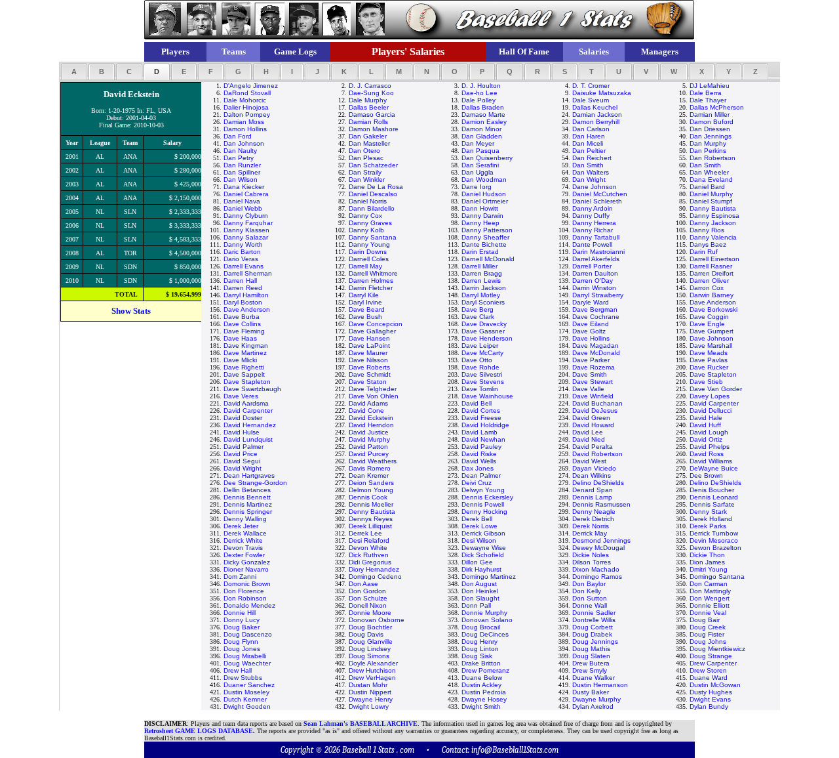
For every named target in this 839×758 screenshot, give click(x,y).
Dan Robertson (712, 157)
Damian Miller (710, 114)
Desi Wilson (478, 540)
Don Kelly (586, 591)
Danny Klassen (246, 230)
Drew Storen (708, 670)
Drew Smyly (589, 670)
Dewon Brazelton (715, 547)
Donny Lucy (242, 619)
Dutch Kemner (245, 699)
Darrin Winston (594, 287)
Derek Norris (590, 526)
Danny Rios (707, 230)
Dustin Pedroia (483, 692)
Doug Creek (708, 627)
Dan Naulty (240, 150)
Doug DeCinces (485, 634)
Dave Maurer (368, 352)
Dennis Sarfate (712, 504)
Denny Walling (245, 518)
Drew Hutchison (372, 670)
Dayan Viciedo (594, 468)
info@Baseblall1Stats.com (514, 750)
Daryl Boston (243, 302)
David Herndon (371, 425)
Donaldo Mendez (249, 605)
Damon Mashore (374, 129)
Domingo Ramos (597, 576)
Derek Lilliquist (370, 526)
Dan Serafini (480, 165)
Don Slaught (480, 598)
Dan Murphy (708, 143)
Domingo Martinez (488, 576)
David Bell (476, 403)
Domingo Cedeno (375, 576)
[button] (74, 71)
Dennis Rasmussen (601, 504)
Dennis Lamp (592, 497)
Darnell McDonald (488, 259)
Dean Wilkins (591, 475)
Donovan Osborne (376, 619)
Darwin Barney (711, 295)
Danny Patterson (487, 230)
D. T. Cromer (591, 85)
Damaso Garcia (372, 114)
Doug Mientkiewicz (717, 648)
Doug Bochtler (370, 627)
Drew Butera (591, 663)
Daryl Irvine (365, 302)
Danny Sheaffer (485, 237)
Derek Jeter (241, 526)
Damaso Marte (483, 114)
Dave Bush (365, 316)
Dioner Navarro (246, 569)
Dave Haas (240, 338)
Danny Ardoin (592, 208)
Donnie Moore (370, 612)
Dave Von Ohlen (374, 396)
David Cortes (480, 410)
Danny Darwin (482, 215)
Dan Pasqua (480, 150)
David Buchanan (597, 403)
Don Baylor (589, 583)
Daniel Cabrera (246, 194)
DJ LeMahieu (710, 85)
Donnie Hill (240, 612)
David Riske (479, 453)
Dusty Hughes (711, 692)
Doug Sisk (476, 656)
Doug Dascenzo (248, 634)
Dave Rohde (480, 367)
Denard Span (592, 490)
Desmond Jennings (601, 540)
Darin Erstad (480, 251)
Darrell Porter (592, 266)
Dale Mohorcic (245, 100)
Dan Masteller (369, 143)
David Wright (243, 468)
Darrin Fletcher (371, 287)
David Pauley (481, 446)
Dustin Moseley (246, 692)
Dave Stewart (592, 381)
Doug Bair (705, 619)
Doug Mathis (591, 648)
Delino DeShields (598, 482)
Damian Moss (244, 121)
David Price (241, 453)
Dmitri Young (709, 569)
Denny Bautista (372, 511)
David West (589, 461)
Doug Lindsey (370, 648)
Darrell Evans (243, 266)
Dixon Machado (595, 569)
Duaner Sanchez (249, 684)
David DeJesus (594, 410)
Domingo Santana (717, 576)
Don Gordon (367, 591)
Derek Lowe (479, 526)
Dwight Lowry (369, 706)
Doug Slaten (591, 656)
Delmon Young (371, 490)
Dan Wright (589, 179)
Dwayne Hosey (484, 699)
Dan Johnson (244, 143)
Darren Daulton (595, 273)
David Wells (478, 461)
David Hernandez (250, 425)
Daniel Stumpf (711, 201)
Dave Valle (588, 388)
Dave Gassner (483, 331)
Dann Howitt (479, 208)
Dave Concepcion (375, 323)
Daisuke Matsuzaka (601, 92)
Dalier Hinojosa (246, 107)
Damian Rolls (368, 121)
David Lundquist (248, 439)
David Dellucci (711, 410)
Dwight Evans (710, 699)
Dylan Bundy (709, 706)
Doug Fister (707, 634)
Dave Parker (591, 360)
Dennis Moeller (371, 504)
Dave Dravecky (484, 323)
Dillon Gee (477, 562)
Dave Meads (709, 352)
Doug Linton (480, 648)
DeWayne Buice (714, 468)
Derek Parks (708, 526)
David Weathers (373, 461)
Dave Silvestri (481, 374)
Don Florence (244, 591)
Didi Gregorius (370, 562)
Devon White (368, 547)
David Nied (588, 439)
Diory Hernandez (374, 569)
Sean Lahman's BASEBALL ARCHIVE (360, 723)
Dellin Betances (247, 490)
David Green (591, 417)
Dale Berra (706, 92)
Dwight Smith (481, 706)
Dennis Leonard (714, 497)
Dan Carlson (591, 129)
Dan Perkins (708, 150)
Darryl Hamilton (246, 295)
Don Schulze (368, 598)
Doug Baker (242, 627)
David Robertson (597, 453)
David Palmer (243, 446)
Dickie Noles (590, 554)
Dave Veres (241, 396)
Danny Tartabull (595, 237)
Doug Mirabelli (245, 656)
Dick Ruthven (369, 554)
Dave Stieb (706, 381)
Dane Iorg (476, 186)
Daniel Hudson (483, 194)
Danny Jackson (713, 222)
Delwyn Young (483, 490)
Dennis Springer (248, 511)
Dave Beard (367, 309)
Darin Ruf (704, 251)
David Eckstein (371, 417)
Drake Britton (481, 663)
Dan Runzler (242, 165)
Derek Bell (476, 518)
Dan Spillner (242, 172)
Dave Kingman (246, 345)
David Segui (242, 461)
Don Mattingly (710, 591)
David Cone (366, 410)
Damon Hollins (245, 129)
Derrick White (243, 540)
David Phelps (710, 446)
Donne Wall (589, 605)
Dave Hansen (369, 338)
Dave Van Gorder (716, 388)
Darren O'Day (592, 280)
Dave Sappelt (244, 374)
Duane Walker (593, 677)
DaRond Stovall (247, 92)
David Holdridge (485, 425)
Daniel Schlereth (597, 201)
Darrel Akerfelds (595, 259)
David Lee (587, 432)
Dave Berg (477, 309)
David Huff (705, 425)
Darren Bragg (481, 273)
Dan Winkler (367, 179)
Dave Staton (368, 381)
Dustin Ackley (481, 684)
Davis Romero (370, 468)
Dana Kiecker (244, 186)
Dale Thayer (708, 100)
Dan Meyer (477, 143)
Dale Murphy (368, 100)
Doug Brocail (480, 627)
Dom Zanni (240, 576)
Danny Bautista (713, 208)
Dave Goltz (589, 331)
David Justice (369, 432)
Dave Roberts (369, 367)
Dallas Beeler (369, 107)
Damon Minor (481, 129)
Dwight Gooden (247, 706)
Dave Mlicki (240, 360)
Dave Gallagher (372, 331)
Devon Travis (243, 547)
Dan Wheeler (709, 172)
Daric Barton (242, 251)
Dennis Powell (482, 504)
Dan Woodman (484, 179)
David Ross (707, 453)
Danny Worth (243, 244)
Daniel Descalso (373, 194)
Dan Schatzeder (373, 165)
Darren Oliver (709, 280)
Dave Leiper (479, 345)
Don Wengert (710, 598)
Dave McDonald (596, 352)
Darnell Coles (369, 259)
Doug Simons (369, 656)
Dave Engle (707, 323)
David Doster (243, 417)
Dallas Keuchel (594, 107)
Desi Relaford (369, 540)
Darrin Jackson (483, 287)
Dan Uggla (477, 172)
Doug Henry (479, 641)
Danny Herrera (594, 222)
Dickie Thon (707, 554)
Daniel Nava (242, 201)
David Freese (481, 417)
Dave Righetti (244, 367)
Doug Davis (366, 634)
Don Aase (363, 583)
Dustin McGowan (715, 684)
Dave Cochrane (595, 316)
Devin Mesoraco (714, 540)
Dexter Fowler (244, 554)
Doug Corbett (592, 627)
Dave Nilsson (368, 360)
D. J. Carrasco (370, 85)
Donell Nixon (368, 605)
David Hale (706, 417)
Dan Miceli (587, 143)
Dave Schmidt (370, 374)
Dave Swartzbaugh (252, 388)
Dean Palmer (481, 475)
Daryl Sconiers (483, 302)
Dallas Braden (482, 107)
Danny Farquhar (248, 222)
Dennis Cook (368, 497)
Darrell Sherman (248, 273)
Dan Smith (588, 165)
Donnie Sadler (593, 612)
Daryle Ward (590, 302)
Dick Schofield (482, 554)
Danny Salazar (246, 237)
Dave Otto (476, 360)
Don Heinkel (479, 591)
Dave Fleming (244, 331)
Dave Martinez (245, 352)
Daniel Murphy (711, 194)
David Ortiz (706, 439)
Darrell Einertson (714, 259)
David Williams (711, 461)
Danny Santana (373, 237)
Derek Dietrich (593, 518)
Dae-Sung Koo (371, 92)
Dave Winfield (593, 396)
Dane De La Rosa (376, 186)
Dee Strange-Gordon (255, 482)
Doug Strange (711, 656)
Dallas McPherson (717, 107)
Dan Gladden (481, 136)
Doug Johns (708, 641)
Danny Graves (370, 222)
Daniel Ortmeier (484, 201)
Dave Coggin (709, 316)
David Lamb (479, 432)
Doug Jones (242, 648)
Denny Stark (708, 511)
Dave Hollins (591, 338)
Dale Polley (478, 100)
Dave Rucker (709, 367)
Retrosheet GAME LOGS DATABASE (198, 730)
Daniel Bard (707, 186)
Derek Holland (711, 518)
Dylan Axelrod (593, 706)
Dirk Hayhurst (481, 569)
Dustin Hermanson (600, 684)
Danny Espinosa (714, 215)
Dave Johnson (711, 338)
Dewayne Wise (483, 547)
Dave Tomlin (479, 388)
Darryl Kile (364, 295)
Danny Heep (480, 222)
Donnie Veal (708, 612)
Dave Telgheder (373, 388)
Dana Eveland (711, 179)
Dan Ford (238, 136)
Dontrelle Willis (593, 619)
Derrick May (589, 533)
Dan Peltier (589, 150)
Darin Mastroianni (598, 251)
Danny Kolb (366, 230)
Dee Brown (706, 475)
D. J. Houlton (481, 85)
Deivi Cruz (476, 482)
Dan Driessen (710, 129)
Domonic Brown (247, 583)
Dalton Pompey (247, 114)
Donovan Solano (487, 619)
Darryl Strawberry (597, 295)
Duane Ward (709, 677)
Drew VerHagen (372, 677)
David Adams (368, 403)
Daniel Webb (243, 208)
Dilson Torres (591, 562)
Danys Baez (708, 244)
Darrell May (365, 266)
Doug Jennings (595, 641)
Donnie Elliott (710, 605)
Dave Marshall (711, 345)
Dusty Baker (590, 692)
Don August (479, 583)
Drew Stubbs (243, 677)
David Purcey (369, 453)
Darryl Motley (480, 295)
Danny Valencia (713, 237)
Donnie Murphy (484, 612)
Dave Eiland (590, 323)
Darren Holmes (371, 280)
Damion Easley (484, 121)
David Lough (709, 432)
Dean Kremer (369, 475)
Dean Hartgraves (249, 475)
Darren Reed (243, 287)
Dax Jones (477, 468)
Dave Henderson (487, 338)
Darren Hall (240, 280)
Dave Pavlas (709, 360)
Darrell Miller (479, 266)
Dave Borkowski (713, 309)
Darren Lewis (481, 280)
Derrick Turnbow (714, 533)
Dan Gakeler (368, 136)
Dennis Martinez (248, 504)
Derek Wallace (245, 533)
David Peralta (592, 446)
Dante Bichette (484, 244)
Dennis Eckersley (487, 497)
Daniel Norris (368, 201)
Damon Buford (711, 121)
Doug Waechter (247, 663)
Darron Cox (707, 287)
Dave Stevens (482, 381)
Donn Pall (476, 605)
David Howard (593, 425)
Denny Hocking (484, 511)
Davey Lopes (710, 396)
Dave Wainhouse (487, 396)
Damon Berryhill (595, 121)
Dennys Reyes (371, 518)
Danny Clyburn (246, 215)
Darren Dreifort (711, 273)
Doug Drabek (592, 634)
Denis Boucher (712, 490)
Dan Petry (239, 157)
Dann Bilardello (372, 208)
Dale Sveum (590, 100)
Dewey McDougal (598, 547)
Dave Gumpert (711, 331)
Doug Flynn (241, 641)
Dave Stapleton (713, 374)
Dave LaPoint (369, 345)
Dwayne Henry (371, 699)
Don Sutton (589, 598)
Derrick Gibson (483, 533)
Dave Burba (242, 316)
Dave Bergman (594, 309)
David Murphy (369, 439)
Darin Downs (368, 251)
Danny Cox (365, 215)
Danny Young (369, 244)
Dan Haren (588, 136)
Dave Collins (242, 323)
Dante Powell (592, 244)
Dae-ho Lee (479, 92)
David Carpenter (714, 403)
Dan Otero (364, 150)
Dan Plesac (366, 157)
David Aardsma (246, 403)
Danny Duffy (591, 215)
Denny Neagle (593, 511)
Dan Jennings (711, 136)
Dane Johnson (594, 186)
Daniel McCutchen (599, 194)
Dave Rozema (593, 367)
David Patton (368, 446)
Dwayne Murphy (596, 699)
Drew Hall (238, 670)
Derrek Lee (365, 533)
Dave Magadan (595, 345)
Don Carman (709, 583)
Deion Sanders (371, 482)
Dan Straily (365, 172)
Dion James (707, 562)
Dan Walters (590, 172)
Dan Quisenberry (487, 157)
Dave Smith (589, 374)
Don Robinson (245, 598)
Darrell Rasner (711, 266)
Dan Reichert (592, 157)
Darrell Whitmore (373, 273)
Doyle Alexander (373, 663)
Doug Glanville (371, 641)
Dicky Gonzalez (247, 562)
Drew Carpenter (713, 663)
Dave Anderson (713, 302)
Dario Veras (241, 259)
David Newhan (483, 439)
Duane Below (481, 677)
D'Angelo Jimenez (251, 85)
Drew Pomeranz (485, 670)
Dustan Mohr (368, 684)
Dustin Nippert (370, 692)
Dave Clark (477, 316)
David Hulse (242, 432)
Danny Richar (592, 230)
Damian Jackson (597, 114)
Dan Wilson (241, 179)
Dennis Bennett (247, 497)
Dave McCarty (482, 352)
